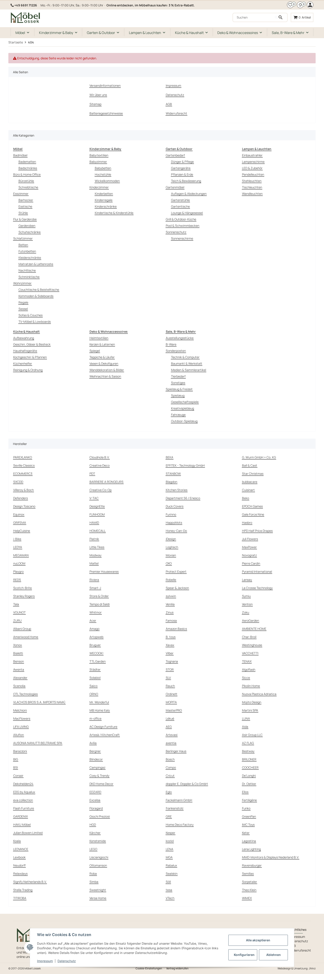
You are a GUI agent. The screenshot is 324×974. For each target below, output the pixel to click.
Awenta (18, 669)
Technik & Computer (185, 357)
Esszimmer (20, 193)
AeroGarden (250, 620)
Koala (17, 841)
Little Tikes (96, 547)
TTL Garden (97, 661)
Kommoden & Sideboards (36, 296)
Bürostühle (26, 181)
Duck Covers (174, 506)
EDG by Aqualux (24, 792)
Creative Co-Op (100, 490)
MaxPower (249, 547)
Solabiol (95, 678)
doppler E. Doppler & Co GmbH (187, 784)
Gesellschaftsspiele (185, 402)
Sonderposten (176, 351)
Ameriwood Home (25, 637)
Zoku (245, 612)
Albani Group (22, 629)
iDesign (171, 539)
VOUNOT (19, 612)
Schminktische (29, 277)
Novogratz (249, 555)
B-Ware (171, 344)
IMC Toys (248, 824)
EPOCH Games (252, 506)
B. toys (170, 637)
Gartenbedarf (175, 155)
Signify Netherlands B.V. (30, 882)
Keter (246, 833)
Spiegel (94, 351)
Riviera (94, 580)
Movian (171, 555)
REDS (17, 580)
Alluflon (18, 735)
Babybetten (103, 168)
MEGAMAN (21, 555)
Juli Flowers (250, 539)
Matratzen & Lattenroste (36, 264)
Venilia (170, 604)
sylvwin (171, 596)
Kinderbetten (104, 193)
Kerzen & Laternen (102, 344)
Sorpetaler (249, 882)
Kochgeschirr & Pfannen (30, 357)
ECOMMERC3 (22, 473)
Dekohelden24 (23, 784)
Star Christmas (252, 473)
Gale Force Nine (253, 514)
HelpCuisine (21, 531)
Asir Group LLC (252, 735)
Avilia (93, 743)
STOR (170, 669)
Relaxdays (20, 873)
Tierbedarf (178, 376)
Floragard (96, 808)
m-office (95, 718)
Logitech (172, 547)
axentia (171, 743)
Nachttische (27, 270)
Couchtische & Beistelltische (39, 289)
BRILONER (249, 759)
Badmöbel (20, 155)
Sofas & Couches (31, 315)
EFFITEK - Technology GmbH (185, 465)
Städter (95, 669)
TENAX (246, 661)
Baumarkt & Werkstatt (186, 363)
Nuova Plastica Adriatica (259, 694)
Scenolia (19, 686)
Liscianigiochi (98, 857)
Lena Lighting (251, 849)
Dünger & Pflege (182, 162)
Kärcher (95, 833)
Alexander (20, 678)
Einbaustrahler (252, 155)
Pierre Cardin (251, 563)
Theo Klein (249, 890)
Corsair (18, 775)
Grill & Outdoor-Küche (181, 219)
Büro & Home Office (27, 174)
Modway (95, 555)
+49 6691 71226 (25, 5)
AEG (169, 726)
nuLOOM (19, 563)
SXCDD (18, 482)
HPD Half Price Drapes (257, 531)
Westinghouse (252, 645)
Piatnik (94, 539)
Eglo (169, 792)
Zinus (169, 612)
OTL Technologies (25, 694)
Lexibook (19, 857)
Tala (16, 604)
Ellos (245, 792)
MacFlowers (21, 718)
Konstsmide (97, 841)
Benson (18, 661)
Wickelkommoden (107, 181)
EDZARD (95, 792)
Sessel (23, 309)
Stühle (23, 213)
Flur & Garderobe (25, 219)
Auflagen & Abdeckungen (189, 193)
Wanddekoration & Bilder (106, 370)
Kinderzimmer (99, 187)
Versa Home (97, 898)
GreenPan (249, 816)
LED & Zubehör (252, 168)
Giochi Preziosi (99, 816)
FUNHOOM (97, 514)
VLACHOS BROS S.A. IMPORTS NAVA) (39, 702)
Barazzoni (20, 751)
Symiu (246, 596)
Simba (93, 882)
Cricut (170, 775)
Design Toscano (24, 506)
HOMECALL (97, 531)
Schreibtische (28, 187)
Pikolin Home (251, 686)
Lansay (247, 580)
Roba (93, 873)
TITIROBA (19, 898)
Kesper (170, 833)
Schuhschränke (30, 232)
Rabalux (171, 865)
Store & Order (99, 596)
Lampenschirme (253, 162)
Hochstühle (103, 174)
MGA (169, 857)
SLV (168, 678)
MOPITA (171, 702)
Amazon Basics (176, 629)
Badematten (27, 162)
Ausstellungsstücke (180, 338)
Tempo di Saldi (99, 604)
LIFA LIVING (21, 726)
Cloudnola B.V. (99, 457)
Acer (92, 620)
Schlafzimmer (23, 238)
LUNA (246, 718)
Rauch (170, 686)
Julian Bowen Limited (28, 833)
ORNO (93, 694)
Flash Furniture (23, 808)
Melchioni (20, 710)
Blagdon (171, 482)
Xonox (17, 645)
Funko (246, 808)
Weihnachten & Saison (105, 376)
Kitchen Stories (176, 490)
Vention (247, 604)
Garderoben (27, 225)
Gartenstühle (180, 200)
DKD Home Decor (101, 784)
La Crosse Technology (257, 588)
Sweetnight (97, 890)
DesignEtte (97, 506)
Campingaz (97, 767)
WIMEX (247, 898)
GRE (169, 816)
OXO (169, 563)
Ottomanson (98, 865)
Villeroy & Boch (23, 490)
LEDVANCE (20, 849)
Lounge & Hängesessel (187, 213)
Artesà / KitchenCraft (104, 735)
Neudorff (19, 865)
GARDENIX (20, 816)
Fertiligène (249, 800)
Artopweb (96, 637)
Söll (168, 882)
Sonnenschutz (176, 232)
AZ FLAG (248, 743)
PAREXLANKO (22, 457)
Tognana (172, 661)
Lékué (170, 718)
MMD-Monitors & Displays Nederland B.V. (270, 857)
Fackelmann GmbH (179, 800)
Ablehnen (273, 955)
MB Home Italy (99, 710)
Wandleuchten (252, 193)
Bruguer (95, 645)
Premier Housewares (104, 571)
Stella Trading (22, 890)
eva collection (23, 800)
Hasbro (247, 522)
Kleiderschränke (30, 257)
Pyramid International (257, 571)
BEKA (169, 457)
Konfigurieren (244, 955)
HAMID (94, 522)
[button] (290, 5)
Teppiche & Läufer (102, 357)
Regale (23, 302)
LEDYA (17, 547)
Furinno (171, 514)
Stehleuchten (251, 181)
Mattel (94, 563)
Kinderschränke (106, 206)
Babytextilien (98, 155)
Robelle (171, 580)
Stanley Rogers (24, 596)
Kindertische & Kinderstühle (114, 213)
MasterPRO (174, 710)
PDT (92, 473)
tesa (169, 890)
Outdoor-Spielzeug (184, 421)
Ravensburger (252, 865)
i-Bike (17, 539)
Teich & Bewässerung (186, 181)
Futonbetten (27, 251)
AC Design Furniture (103, 726)
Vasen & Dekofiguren (103, 363)
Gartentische (180, 206)
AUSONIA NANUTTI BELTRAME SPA (37, 743)
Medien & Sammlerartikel (188, 370)
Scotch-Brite (22, 588)
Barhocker (26, 200)
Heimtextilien (98, 338)
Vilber (169, 653)
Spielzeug (177, 395)
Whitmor (95, 612)
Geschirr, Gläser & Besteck (31, 344)
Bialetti (18, 653)
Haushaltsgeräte (25, 351)
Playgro (18, 571)
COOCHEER (250, 767)
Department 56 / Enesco (183, 498)
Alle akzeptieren (258, 940)
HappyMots (174, 522)
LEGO (93, 849)
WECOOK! (96, 653)
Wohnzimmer (22, 283)
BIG (15, 759)
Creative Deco (99, 465)
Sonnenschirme (182, 238)
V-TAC (94, 498)
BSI (15, 767)
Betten (23, 245)
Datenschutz (67, 961)
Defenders (20, 498)
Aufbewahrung (23, 338)
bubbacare (249, 482)
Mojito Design (251, 702)
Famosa (171, 620)
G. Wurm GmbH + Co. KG (259, 457)
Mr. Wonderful (99, 702)
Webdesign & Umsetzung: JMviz (296, 968)
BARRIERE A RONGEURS (106, 482)
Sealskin (171, 873)
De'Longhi (249, 775)
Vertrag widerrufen (177, 968)
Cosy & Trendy (99, 775)
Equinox (18, 514)
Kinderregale (103, 200)
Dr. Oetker (249, 784)
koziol (170, 841)
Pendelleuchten (253, 174)
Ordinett (171, 694)
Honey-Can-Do (176, 531)
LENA (169, 849)
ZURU (17, 620)
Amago (94, 629)
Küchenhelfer (22, 363)
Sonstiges (178, 383)
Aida (245, 726)
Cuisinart (248, 490)
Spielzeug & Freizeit (179, 389)
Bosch (170, 759)
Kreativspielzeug (182, 408)
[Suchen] (281, 17)
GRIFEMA (19, 522)
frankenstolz (174, 808)
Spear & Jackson (177, 588)
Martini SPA (250, 710)
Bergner (95, 751)
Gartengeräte (180, 168)
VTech (170, 898)
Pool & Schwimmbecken (182, 225)
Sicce (246, 678)
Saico (93, 686)
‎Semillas (248, 873)
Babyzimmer (98, 162)
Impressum (45, 961)
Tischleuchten (252, 187)
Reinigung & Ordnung (28, 370)
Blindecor (96, 759)
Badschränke (28, 168)
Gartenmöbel (175, 187)
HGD (92, 824)
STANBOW (173, 473)
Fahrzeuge (178, 415)
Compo (171, 767)
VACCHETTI (250, 653)
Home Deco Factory (180, 824)
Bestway (248, 751)
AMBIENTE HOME (254, 629)
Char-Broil (249, 637)
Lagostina (249, 841)
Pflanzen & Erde (182, 174)
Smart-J (95, 588)
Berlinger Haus (176, 751)
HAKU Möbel (22, 824)
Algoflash (248, 669)
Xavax (170, 645)
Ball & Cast (249, 465)
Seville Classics (24, 465)
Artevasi (171, 735)
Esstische (25, 206)
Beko (245, 498)
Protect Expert (176, 571)
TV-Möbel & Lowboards (35, 321)
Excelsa (94, 800)
